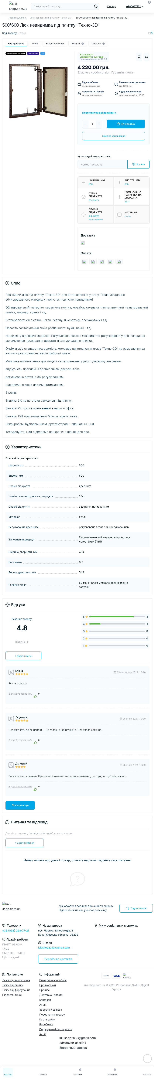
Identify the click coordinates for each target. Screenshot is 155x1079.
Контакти (45, 999)
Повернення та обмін (53, 980)
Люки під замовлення (16, 980)
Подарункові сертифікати (55, 1029)
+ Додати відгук (23, 656)
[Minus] (85, 124)
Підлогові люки (12, 994)
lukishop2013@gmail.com (54, 947)
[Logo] (18, 6)
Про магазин (47, 985)
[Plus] (99, 124)
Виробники (46, 1024)
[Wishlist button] (139, 57)
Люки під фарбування (16, 990)
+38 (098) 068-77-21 (15, 930)
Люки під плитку (17, 17)
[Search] (96, 6)
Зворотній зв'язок (50, 1009)
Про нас (44, 990)
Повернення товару (52, 1014)
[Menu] (4, 6)
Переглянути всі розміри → (99, 112)
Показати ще (20, 805)
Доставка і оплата (51, 994)
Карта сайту (47, 1019)
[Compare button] (146, 57)
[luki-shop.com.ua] (25, 908)
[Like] (35, 696)
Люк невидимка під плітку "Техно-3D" (51, 17)
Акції (42, 1004)
